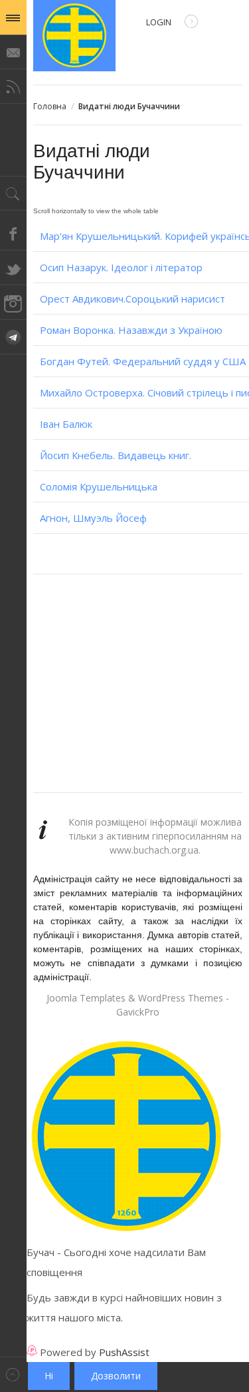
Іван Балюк (66, 423)
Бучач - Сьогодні (74, 35)
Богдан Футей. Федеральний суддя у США (143, 361)
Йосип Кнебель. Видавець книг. (115, 455)
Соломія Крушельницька (98, 486)
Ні (48, 1375)
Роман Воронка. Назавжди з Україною (131, 330)
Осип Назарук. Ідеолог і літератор (121, 267)
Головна (49, 106)
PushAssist (124, 1352)
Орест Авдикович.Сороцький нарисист (132, 298)
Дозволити (116, 1375)
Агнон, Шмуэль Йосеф (93, 517)
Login (158, 22)
